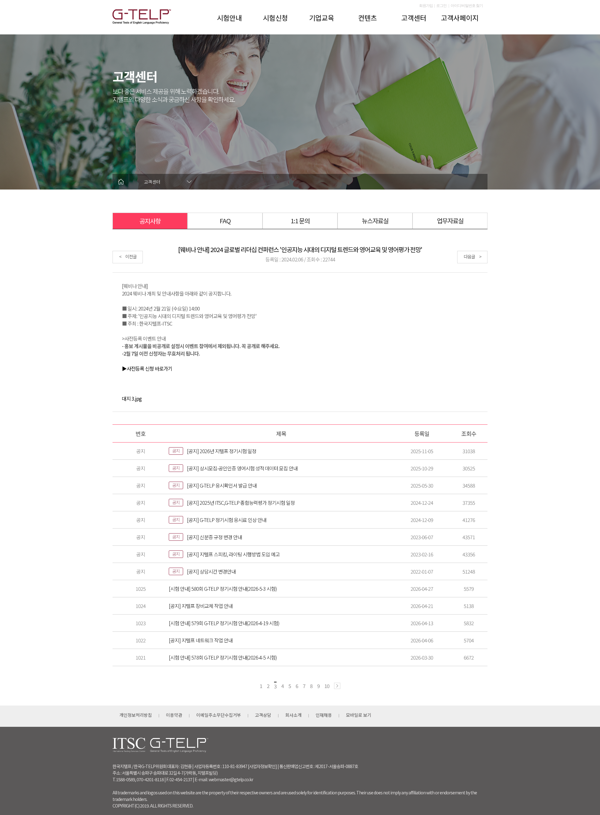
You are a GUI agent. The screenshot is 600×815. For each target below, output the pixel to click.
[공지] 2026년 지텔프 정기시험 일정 (221, 451)
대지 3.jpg (132, 398)
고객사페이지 (459, 18)
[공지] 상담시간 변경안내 (211, 571)
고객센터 (413, 18)
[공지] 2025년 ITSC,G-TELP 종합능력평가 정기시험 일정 (241, 502)
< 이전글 (128, 256)
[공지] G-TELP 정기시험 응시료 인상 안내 (226, 520)
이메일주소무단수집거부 (218, 715)
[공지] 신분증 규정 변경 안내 (214, 537)
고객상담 (263, 715)
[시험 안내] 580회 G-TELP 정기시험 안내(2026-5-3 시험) (223, 588)
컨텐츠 (367, 18)
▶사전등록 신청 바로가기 (147, 368)
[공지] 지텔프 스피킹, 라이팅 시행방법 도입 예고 (233, 554)
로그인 (441, 5)
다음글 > (472, 256)
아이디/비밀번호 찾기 (467, 5)
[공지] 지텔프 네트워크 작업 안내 (200, 640)
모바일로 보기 (358, 715)
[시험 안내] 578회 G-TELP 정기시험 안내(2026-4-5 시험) (223, 657)
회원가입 (426, 5)
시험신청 (275, 18)
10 (326, 686)
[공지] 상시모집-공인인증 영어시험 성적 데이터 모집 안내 (242, 468)
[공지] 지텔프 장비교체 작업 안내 (200, 606)
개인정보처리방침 (135, 715)
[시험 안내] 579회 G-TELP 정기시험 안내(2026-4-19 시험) (224, 623)
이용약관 (174, 715)
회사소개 (293, 715)
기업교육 (321, 18)
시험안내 (229, 18)
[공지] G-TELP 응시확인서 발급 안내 (222, 485)
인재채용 (324, 715)
